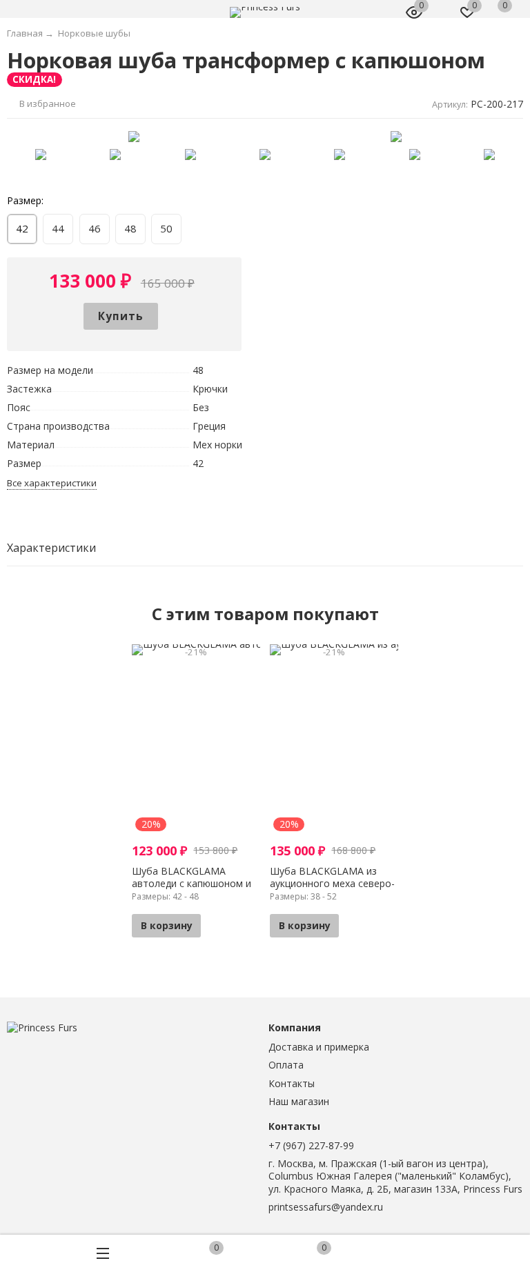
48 (130, 228)
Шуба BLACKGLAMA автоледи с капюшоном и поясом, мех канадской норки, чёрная (191, 889)
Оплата (286, 1064)
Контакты (291, 1083)
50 (166, 228)
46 (94, 228)
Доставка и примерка (318, 1046)
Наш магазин (298, 1101)
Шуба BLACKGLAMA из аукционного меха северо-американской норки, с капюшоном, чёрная (332, 889)
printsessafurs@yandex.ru (325, 1206)
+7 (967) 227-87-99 (311, 1145)
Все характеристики (52, 483)
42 (22, 228)
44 (58, 228)
